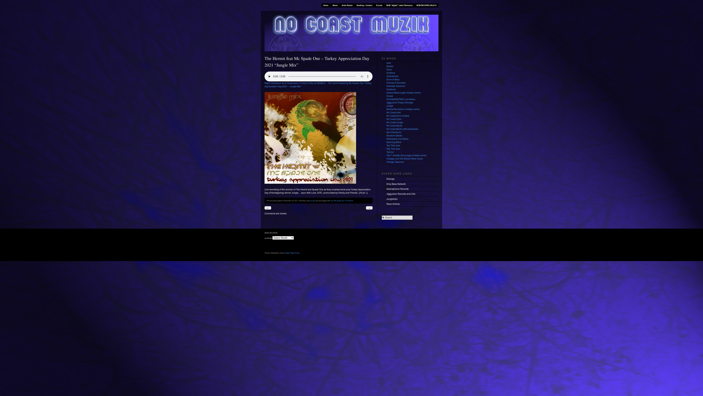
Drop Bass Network (396, 183)
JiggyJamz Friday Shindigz (399, 102)
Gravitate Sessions (395, 85)
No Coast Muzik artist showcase (402, 128)
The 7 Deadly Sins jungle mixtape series (406, 155)
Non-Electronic (393, 132)
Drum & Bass (392, 79)
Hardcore (391, 89)
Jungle (313, 200)
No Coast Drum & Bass (397, 115)
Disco (389, 69)
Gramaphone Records (397, 188)
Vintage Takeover (395, 161)
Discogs (390, 178)
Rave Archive (393, 203)
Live (331, 200)
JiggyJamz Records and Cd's (400, 193)
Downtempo (392, 76)
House (389, 95)
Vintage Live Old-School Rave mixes (404, 158)
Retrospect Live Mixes (397, 138)
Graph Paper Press (292, 253)
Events (379, 5)
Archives (268, 238)
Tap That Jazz (393, 145)
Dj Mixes (390, 72)
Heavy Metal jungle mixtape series (403, 92)
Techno (390, 151)
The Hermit (349, 200)
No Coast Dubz (394, 118)
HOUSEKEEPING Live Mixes (400, 99)
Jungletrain (392, 198)
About (335, 5)
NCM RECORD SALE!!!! (426, 5)
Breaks (389, 66)
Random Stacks (394, 135)
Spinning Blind (393, 142)
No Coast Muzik (394, 125)
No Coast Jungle (394, 122)
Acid (388, 62)
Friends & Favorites (396, 82)
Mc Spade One (339, 200)
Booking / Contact (364, 5)
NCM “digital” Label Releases (399, 5)
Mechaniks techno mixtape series (403, 109)
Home (325, 5)
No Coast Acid (393, 112)
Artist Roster (347, 5)
